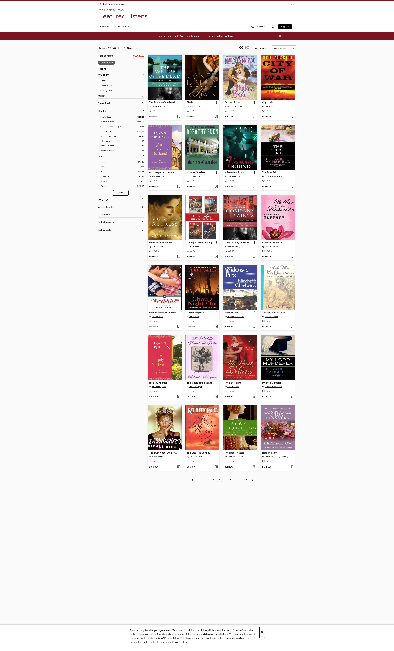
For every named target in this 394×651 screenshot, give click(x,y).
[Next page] (252, 480)
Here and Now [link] (269, 453)
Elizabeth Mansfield (273, 176)
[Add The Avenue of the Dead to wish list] (179, 117)
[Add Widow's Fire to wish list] (254, 327)
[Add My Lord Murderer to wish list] (292, 397)
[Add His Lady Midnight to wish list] (179, 397)
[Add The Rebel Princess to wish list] (254, 467)
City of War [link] (268, 102)
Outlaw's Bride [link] (232, 102)
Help (290, 4)
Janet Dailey (194, 106)
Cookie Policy (179, 642)
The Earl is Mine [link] (233, 383)
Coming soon (106, 90)
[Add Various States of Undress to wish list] (179, 327)
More (121, 193)
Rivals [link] (190, 102)
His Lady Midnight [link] (158, 383)
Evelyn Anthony (158, 106)
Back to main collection (113, 4)
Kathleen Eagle (195, 457)
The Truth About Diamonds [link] (163, 453)
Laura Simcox (157, 316)
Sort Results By (262, 48)
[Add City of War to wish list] (292, 117)
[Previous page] (192, 480)
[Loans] (271, 27)
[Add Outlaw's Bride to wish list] (254, 117)
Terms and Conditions (184, 630)
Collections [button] (121, 26)
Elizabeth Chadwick (235, 316)
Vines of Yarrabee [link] (196, 172)
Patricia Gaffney (272, 246)
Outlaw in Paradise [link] (272, 242)
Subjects (104, 26)
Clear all (138, 56)
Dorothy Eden (195, 176)
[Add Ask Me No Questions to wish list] (292, 327)
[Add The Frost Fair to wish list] (292, 187)
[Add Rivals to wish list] (216, 117)
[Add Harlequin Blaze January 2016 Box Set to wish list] (216, 257)
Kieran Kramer (233, 386)
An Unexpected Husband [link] (162, 172)
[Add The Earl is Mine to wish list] (254, 397)
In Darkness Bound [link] (235, 172)
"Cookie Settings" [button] (172, 638)
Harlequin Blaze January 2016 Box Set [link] (201, 242)
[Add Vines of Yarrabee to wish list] (216, 187)
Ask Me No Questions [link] (273, 312)
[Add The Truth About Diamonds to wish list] (179, 467)
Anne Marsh (194, 246)
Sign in (285, 26)
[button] (257, 27)
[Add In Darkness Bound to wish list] (254, 187)
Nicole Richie (157, 457)
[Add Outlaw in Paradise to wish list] (292, 257)
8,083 (243, 479)
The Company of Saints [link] (237, 242)
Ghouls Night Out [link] (196, 312)
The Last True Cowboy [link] (198, 453)
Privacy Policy (208, 630)
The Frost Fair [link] (269, 172)
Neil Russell (270, 106)
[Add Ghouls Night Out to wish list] (216, 327)
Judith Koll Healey (235, 457)
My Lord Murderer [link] (271, 383)
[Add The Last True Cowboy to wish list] (216, 467)
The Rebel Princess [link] (234, 453)
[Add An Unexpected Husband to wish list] (179, 187)
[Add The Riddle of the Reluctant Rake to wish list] (216, 397)
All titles (103, 81)
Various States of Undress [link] (162, 312)
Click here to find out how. (219, 36)
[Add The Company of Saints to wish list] (254, 257)
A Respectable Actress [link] (160, 242)
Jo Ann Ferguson (159, 176)
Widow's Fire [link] (231, 312)
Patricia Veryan (271, 316)
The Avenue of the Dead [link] (162, 102)
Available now (106, 85)
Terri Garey (194, 316)
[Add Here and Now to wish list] (292, 467)
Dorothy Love (157, 246)
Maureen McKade (234, 106)
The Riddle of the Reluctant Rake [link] (201, 383)
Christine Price (233, 176)
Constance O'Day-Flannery (276, 457)
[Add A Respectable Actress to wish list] (179, 257)
